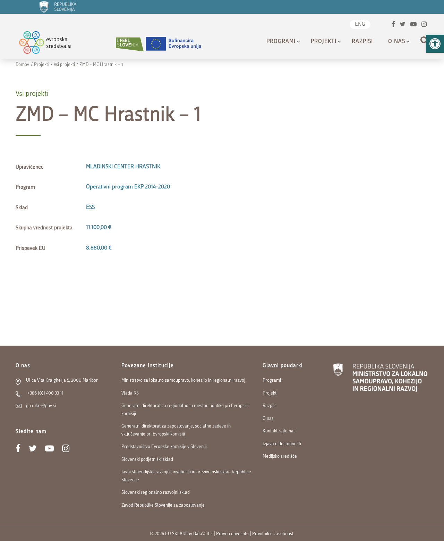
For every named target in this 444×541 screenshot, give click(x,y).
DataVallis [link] (203, 534)
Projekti (323, 41)
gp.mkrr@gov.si (41, 406)
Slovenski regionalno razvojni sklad (155, 492)
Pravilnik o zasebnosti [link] (273, 534)
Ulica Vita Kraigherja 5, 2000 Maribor (62, 380)
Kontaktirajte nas (279, 431)
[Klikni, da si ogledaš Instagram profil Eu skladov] (424, 25)
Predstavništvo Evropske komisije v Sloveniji (164, 447)
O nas (396, 41)
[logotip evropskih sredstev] (51, 44)
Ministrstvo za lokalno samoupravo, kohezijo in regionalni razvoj (183, 380)
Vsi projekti (64, 64)
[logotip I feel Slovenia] (130, 44)
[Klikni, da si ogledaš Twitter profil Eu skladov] (402, 25)
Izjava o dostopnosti (282, 444)
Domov (22, 64)
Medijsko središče (280, 456)
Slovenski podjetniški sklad (147, 459)
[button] (435, 44)
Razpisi (362, 41)
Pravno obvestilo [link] (232, 534)
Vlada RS (130, 393)
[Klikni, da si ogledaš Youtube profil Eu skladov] (413, 25)
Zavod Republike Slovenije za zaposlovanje (163, 505)
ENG (360, 24)
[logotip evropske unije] (177, 44)
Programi (281, 41)
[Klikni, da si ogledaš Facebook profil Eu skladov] (393, 25)
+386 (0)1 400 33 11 (44, 393)
